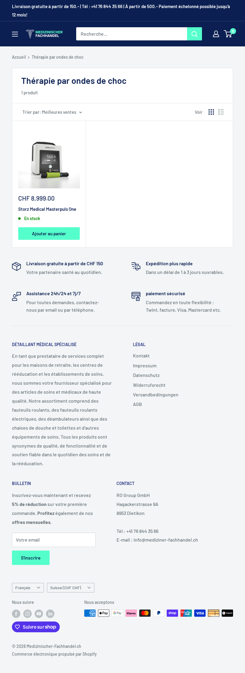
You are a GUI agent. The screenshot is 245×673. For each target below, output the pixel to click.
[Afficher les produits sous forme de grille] (211, 112)
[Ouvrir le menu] (15, 34)
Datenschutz (146, 375)
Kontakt (141, 355)
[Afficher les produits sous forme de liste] (221, 112)
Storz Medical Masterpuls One (47, 209)
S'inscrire (31, 557)
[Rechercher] (194, 33)
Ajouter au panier (49, 233)
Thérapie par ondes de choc (57, 57)
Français (22, 587)
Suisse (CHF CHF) (65, 587)
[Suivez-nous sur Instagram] (27, 614)
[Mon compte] (216, 34)
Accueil (19, 57)
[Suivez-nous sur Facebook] (16, 614)
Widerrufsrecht (149, 385)
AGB (137, 404)
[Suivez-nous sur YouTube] (39, 614)
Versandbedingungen (155, 394)
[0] (228, 33)
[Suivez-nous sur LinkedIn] (50, 614)
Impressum (145, 365)
